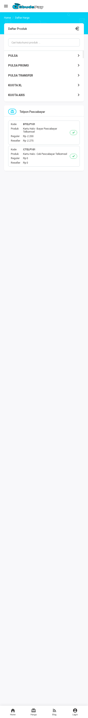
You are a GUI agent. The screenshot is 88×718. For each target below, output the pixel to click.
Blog (54, 715)
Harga (33, 715)
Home (13, 715)
